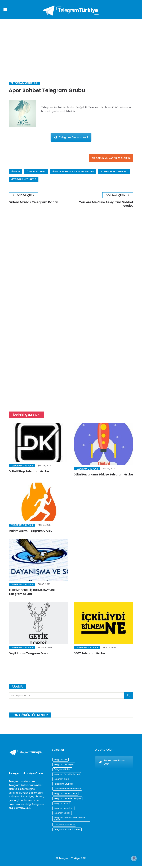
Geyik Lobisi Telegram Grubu (29, 653)
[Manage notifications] (134, 858)
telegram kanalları (63, 808)
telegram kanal (62, 803)
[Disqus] (71, 263)
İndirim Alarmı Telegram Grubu (30, 531)
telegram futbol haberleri (67, 774)
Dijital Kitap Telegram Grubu (29, 471)
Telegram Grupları (24, 83)
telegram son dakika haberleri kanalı (69, 818)
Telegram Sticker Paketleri (67, 829)
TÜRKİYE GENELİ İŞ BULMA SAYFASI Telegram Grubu (32, 592)
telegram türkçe (24, 179)
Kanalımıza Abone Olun (114, 762)
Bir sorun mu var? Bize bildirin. (111, 158)
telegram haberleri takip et (67, 798)
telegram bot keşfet (64, 764)
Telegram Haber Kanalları (67, 788)
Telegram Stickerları (64, 824)
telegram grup (61, 778)
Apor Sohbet (37, 171)
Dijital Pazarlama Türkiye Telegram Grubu (103, 474)
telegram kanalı (62, 812)
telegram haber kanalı (65, 793)
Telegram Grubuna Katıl (73, 137)
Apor (16, 171)
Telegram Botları (62, 769)
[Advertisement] (71, 45)
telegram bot (60, 759)
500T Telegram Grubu (89, 653)
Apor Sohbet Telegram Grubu (74, 171)
